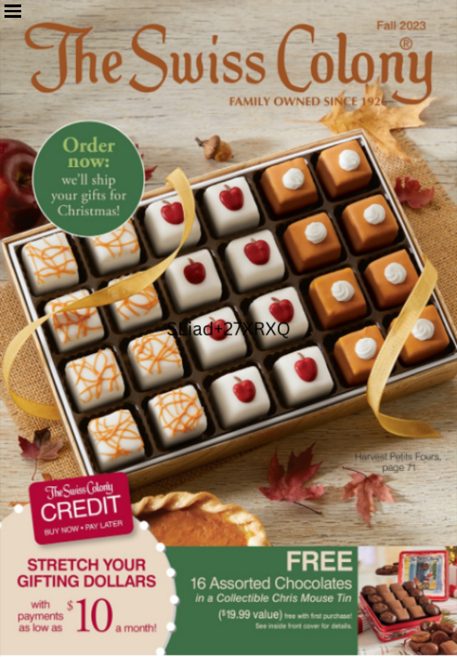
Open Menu (12, 11)
